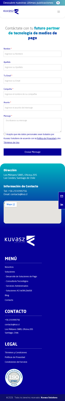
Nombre (8, 48)
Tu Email (8, 75)
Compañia (8, 89)
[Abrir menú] (58, 11)
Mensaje (8, 116)
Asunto (7, 102)
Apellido (7, 62)
